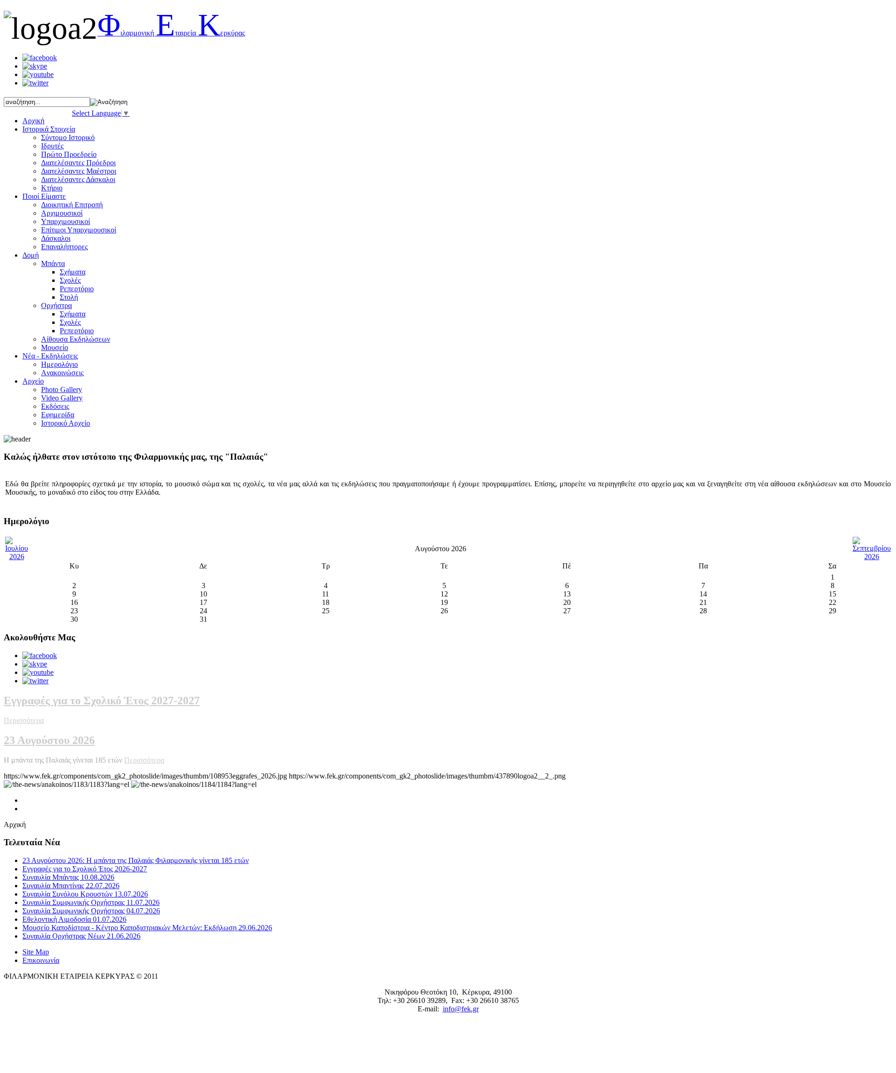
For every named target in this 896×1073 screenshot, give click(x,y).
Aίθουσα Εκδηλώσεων (75, 339)
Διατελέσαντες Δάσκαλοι (78, 179)
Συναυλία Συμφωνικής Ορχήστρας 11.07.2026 (91, 902)
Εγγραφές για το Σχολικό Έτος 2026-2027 (84, 869)
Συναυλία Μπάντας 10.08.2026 (68, 877)
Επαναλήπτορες (64, 247)
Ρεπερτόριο (77, 289)
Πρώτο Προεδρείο (69, 154)
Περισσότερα (24, 720)
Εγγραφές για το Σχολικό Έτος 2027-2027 (102, 700)
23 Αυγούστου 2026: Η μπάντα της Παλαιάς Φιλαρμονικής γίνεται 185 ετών (135, 860)
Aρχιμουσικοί (62, 213)
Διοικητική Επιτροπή (72, 205)
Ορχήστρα (56, 305)
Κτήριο (52, 188)
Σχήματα (72, 272)
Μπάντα (53, 263)
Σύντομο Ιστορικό (68, 137)
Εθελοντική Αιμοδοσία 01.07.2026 (74, 919)
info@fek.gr (461, 1009)
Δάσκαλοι (55, 238)
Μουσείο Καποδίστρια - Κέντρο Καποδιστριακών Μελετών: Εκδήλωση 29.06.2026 (147, 928)
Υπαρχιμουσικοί (65, 221)
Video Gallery (62, 398)
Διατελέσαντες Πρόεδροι (78, 163)
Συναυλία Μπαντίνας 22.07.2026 (70, 886)
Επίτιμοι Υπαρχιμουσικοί (78, 230)
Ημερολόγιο (59, 364)
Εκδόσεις (55, 406)
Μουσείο (54, 347)
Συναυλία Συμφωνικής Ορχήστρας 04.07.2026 (91, 911)
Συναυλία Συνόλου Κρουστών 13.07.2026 (85, 894)
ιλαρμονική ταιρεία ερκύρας (171, 33)
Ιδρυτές (52, 146)
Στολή (69, 297)
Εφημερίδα (57, 415)
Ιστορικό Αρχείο (65, 423)
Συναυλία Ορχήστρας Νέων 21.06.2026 (81, 936)
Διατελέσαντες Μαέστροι (78, 171)
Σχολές (70, 280)
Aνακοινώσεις (62, 373)
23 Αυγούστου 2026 (49, 740)
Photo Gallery (61, 389)
